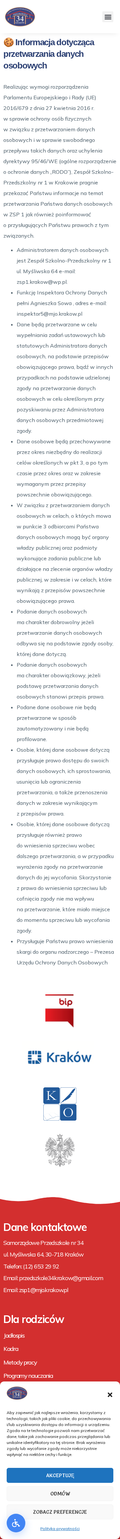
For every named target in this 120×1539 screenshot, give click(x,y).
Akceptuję (60, 1475)
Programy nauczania (28, 1375)
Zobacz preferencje (60, 1512)
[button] (110, 1394)
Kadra (10, 1349)
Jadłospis (13, 1335)
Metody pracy (20, 1362)
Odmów (60, 1493)
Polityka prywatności (60, 1528)
